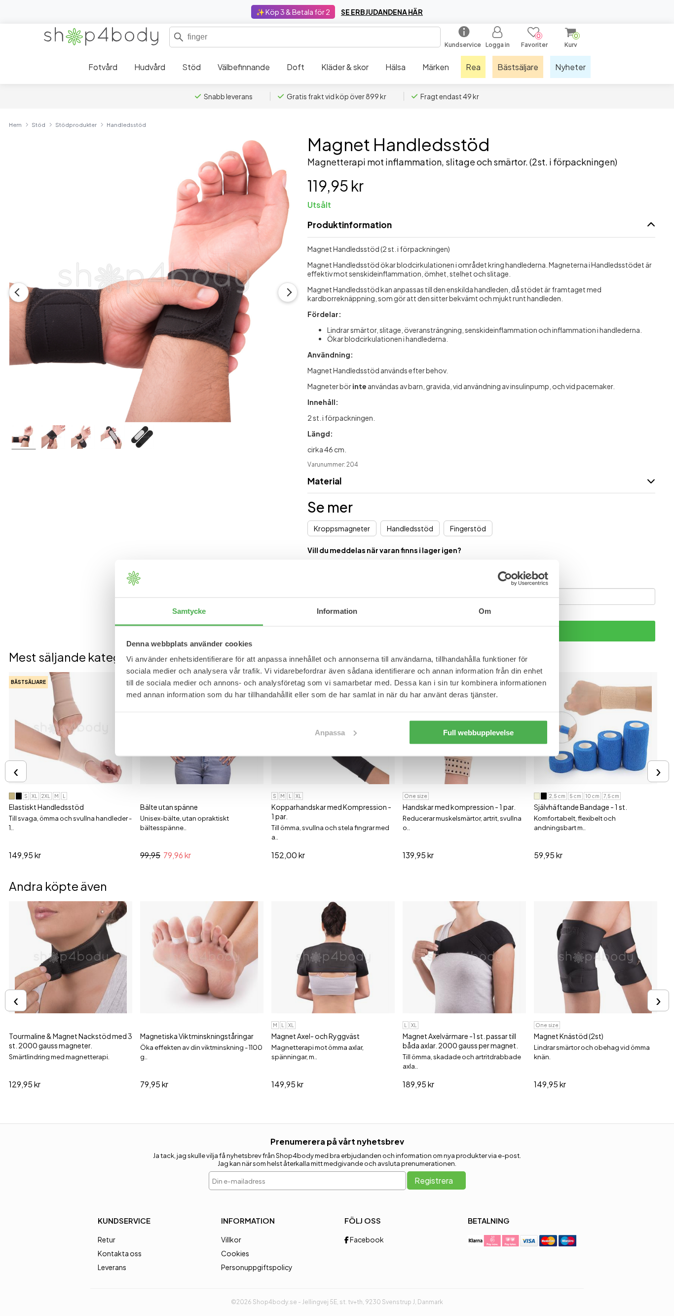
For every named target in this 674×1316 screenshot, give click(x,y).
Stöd (38, 124)
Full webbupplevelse (478, 732)
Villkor (231, 1239)
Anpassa (330, 732)
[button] (178, 37)
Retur (106, 1239)
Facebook (366, 1239)
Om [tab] (485, 611)
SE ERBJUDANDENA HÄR (382, 11)
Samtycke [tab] (189, 611)
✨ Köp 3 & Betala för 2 (293, 11)
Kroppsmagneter (342, 528)
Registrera (433, 1180)
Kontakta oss (120, 1253)
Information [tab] (337, 611)
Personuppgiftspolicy (257, 1267)
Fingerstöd (468, 528)
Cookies (235, 1253)
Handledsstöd (126, 124)
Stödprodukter (76, 124)
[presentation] (16, 771)
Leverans (112, 1267)
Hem (15, 124)
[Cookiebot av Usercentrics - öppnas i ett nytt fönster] (505, 578)
